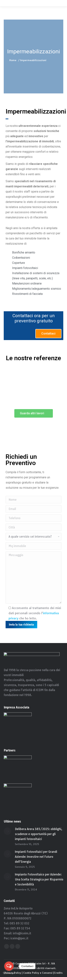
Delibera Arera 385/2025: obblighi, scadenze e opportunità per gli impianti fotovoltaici (38, 834)
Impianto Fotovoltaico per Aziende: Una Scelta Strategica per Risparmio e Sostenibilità (39, 879)
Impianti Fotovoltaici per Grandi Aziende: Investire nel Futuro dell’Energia (36, 856)
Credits (58, 972)
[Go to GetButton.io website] (9, 973)
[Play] (33, 381)
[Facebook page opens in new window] (6, 946)
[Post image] (7, 831)
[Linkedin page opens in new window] (17, 946)
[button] (48, 333)
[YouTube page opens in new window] (12, 946)
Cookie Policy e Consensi (37, 972)
